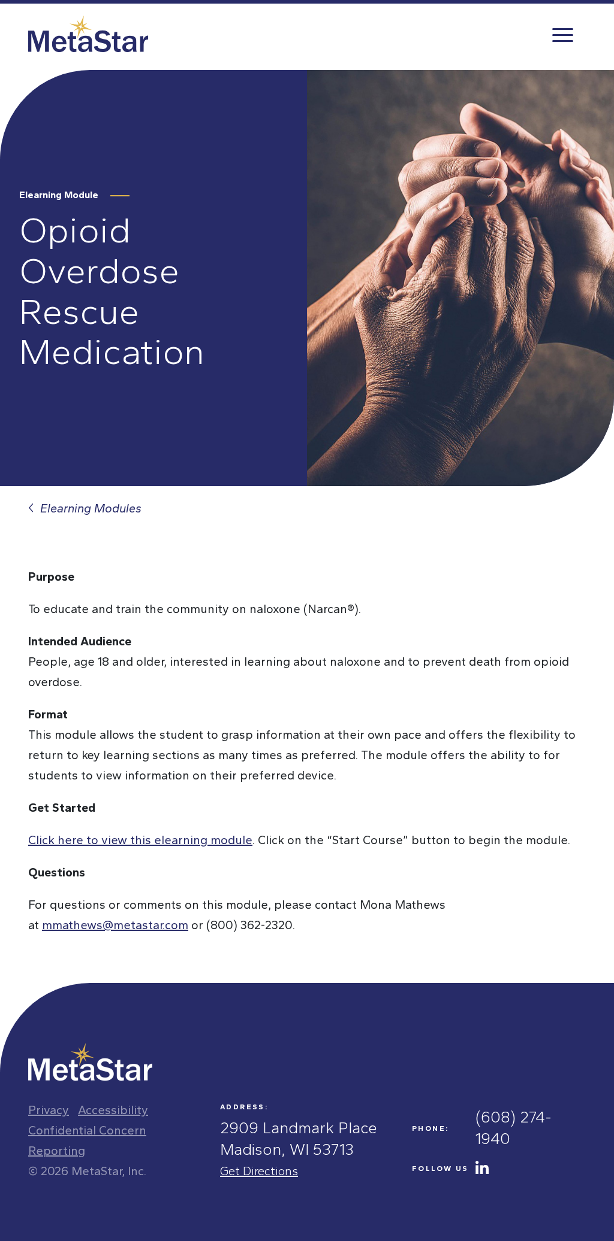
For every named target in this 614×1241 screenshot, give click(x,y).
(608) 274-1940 (513, 1128)
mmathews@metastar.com (115, 925)
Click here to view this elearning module (140, 840)
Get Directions (259, 1171)
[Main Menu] (562, 34)
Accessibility (113, 1110)
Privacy (48, 1110)
